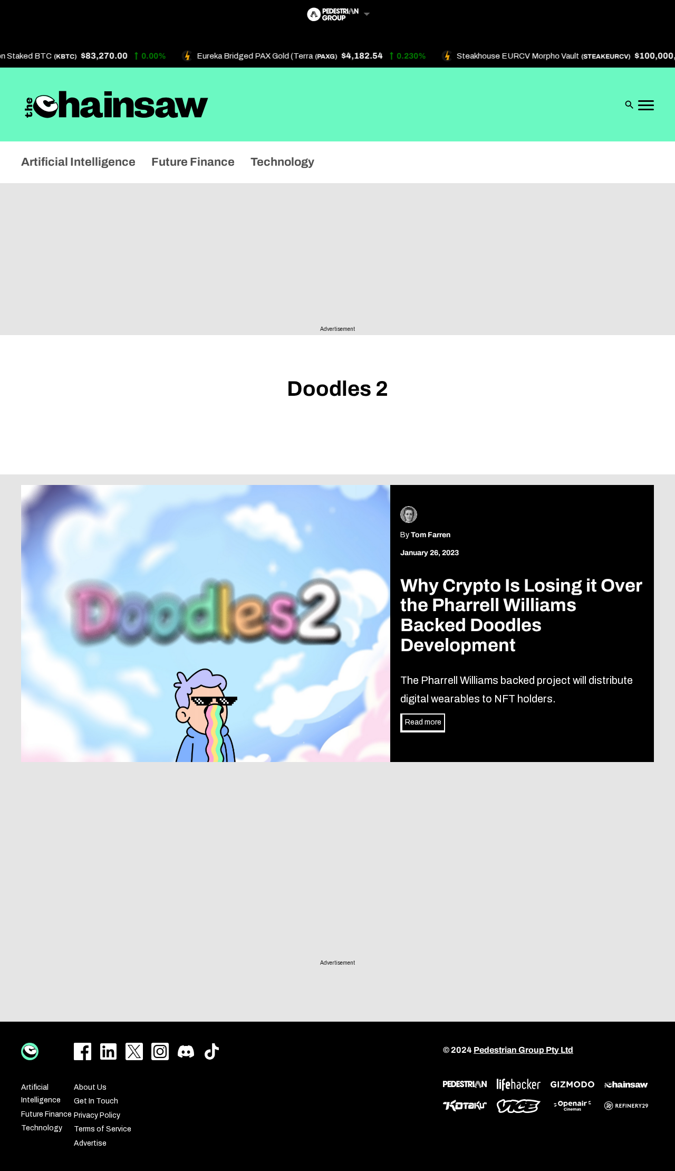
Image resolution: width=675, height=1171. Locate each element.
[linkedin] (108, 1051)
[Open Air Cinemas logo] (572, 1105)
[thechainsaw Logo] (116, 104)
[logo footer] (29, 1051)
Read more (423, 722)
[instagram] (160, 1051)
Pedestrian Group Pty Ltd (523, 1049)
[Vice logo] (519, 1106)
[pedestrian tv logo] (465, 1084)
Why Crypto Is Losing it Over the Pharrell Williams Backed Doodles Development (521, 615)
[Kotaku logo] (465, 1106)
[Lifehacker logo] (519, 1085)
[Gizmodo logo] (572, 1084)
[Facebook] (82, 1051)
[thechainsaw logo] (626, 1084)
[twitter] (134, 1051)
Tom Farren (430, 535)
